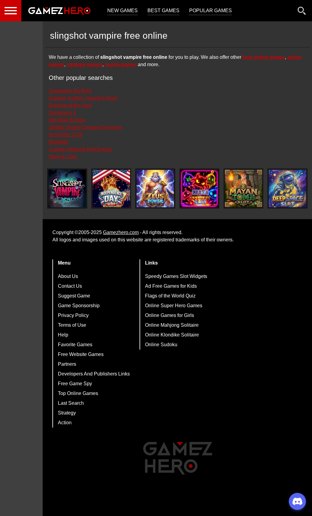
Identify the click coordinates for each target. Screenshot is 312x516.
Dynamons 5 (62, 112)
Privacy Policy (73, 315)
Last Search (71, 403)
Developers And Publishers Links (94, 373)
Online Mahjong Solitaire (172, 325)
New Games (122, 10)
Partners (67, 364)
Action (65, 422)
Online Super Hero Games (173, 305)
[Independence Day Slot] (111, 188)
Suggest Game (74, 295)
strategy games (84, 64)
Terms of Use (72, 325)
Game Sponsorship (79, 305)
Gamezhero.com (121, 232)
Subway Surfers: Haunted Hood (83, 98)
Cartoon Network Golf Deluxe (80, 149)
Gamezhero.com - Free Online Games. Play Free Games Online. (59, 10)
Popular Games (210, 10)
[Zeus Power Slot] (155, 188)
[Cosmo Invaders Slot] (199, 188)
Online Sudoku (161, 344)
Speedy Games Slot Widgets (176, 276)
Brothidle (58, 141)
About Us (68, 276)
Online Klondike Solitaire (172, 334)
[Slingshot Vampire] (67, 188)
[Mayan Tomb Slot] (243, 188)
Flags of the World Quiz (170, 295)
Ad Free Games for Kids (171, 286)
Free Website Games (81, 354)
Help (63, 334)
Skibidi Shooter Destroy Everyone (85, 127)
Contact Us (70, 286)
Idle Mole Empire (67, 120)
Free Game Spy (75, 383)
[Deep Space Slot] (287, 188)
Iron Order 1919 (66, 134)
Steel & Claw (63, 156)
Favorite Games (75, 344)
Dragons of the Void (70, 105)
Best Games (163, 10)
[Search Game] (302, 12)
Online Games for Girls (169, 315)
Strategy (67, 412)
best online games (264, 57)
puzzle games (120, 64)
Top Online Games (78, 393)
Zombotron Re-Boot (70, 90)
